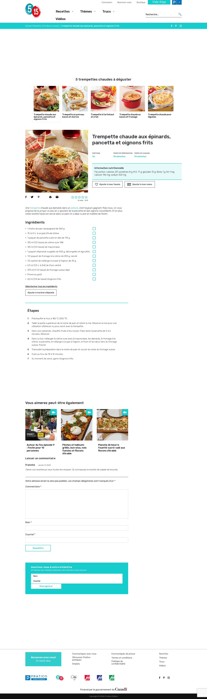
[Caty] (74, 678)
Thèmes (86, 11)
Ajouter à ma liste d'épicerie (41, 292)
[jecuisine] (87, 678)
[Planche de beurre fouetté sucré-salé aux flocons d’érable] (112, 424)
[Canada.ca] (121, 689)
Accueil (28, 26)
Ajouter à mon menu (142, 184)
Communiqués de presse (123, 654)
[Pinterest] (176, 26)
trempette (35, 208)
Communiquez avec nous (84, 654)
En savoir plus (43, 659)
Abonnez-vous (124, 2)
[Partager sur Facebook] (25, 197)
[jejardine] (112, 678)
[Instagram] (181, 26)
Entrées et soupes (51, 26)
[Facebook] (171, 26)
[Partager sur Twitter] (32, 197)
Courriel (30, 534)
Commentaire (33, 486)
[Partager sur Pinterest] (38, 197)
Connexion (107, 2)
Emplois (76, 664)
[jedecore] (100, 678)
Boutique (141, 2)
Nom (28, 522)
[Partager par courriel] (57, 197)
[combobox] (161, 14)
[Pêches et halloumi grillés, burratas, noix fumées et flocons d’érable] (76, 424)
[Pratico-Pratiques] (37, 678)
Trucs (106, 11)
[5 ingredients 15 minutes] (37, 11)
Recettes (63, 11)
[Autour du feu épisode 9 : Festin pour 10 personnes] (41, 424)
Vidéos (61, 19)
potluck (74, 208)
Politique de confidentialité (118, 662)
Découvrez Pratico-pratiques (81, 658)
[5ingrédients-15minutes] (60, 678)
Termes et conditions (121, 657)
